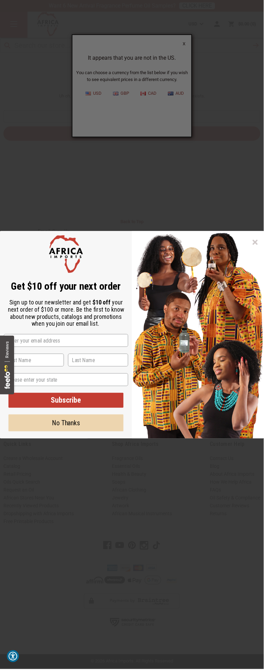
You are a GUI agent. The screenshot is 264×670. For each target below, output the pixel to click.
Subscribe (66, 400)
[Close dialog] (255, 242)
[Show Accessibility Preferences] (13, 656)
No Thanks (66, 423)
